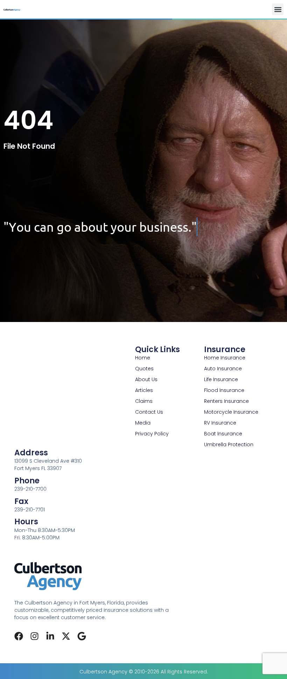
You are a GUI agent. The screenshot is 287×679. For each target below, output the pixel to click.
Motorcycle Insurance (231, 411)
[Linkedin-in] (50, 636)
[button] (278, 9)
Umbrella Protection (228, 444)
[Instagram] (34, 636)
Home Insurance (224, 357)
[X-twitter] (66, 636)
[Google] (81, 636)
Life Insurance (221, 379)
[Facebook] (18, 636)
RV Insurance (220, 422)
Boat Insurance (223, 433)
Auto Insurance (223, 368)
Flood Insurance (224, 390)
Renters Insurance (226, 401)
